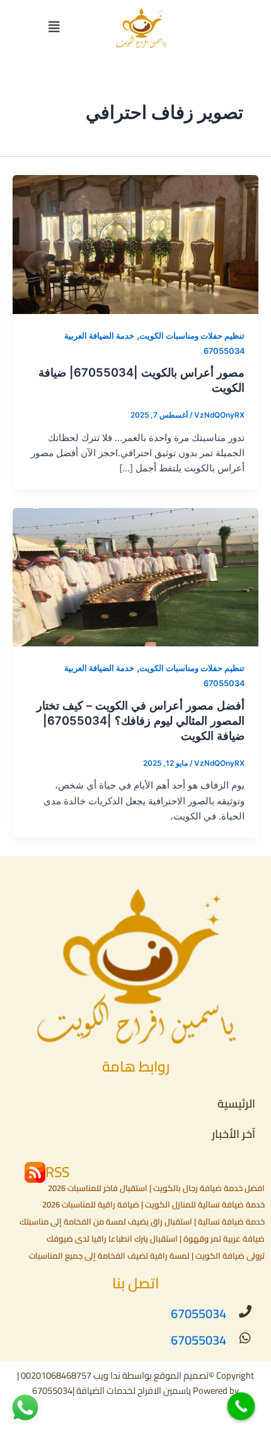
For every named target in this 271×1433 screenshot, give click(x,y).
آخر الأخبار (233, 1133)
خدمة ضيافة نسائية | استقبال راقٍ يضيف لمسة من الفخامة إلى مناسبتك (142, 1221)
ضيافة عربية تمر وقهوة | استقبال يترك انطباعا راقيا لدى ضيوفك (156, 1238)
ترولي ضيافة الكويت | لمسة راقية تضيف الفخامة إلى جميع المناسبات (147, 1255)
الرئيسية (236, 1103)
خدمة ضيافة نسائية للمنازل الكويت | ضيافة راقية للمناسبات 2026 (153, 1204)
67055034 (198, 1313)
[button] (54, 27)
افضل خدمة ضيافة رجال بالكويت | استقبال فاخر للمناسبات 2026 (156, 1187)
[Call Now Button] (241, 1406)
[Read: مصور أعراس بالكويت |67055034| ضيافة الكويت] (135, 244)
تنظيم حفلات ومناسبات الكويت (192, 336)
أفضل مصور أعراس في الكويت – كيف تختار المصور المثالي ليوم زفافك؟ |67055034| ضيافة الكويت (141, 720)
